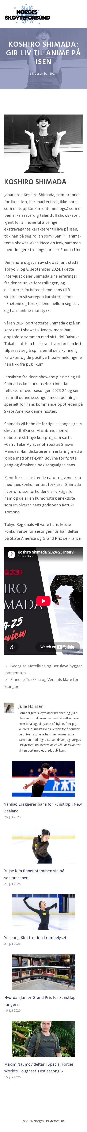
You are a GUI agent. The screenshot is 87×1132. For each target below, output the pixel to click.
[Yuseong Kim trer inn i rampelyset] (43, 926)
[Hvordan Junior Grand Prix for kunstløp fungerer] (43, 986)
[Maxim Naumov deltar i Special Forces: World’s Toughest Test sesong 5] (43, 1053)
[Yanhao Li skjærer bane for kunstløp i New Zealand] (43, 793)
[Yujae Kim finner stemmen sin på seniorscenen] (43, 860)
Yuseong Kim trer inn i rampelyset (35, 937)
